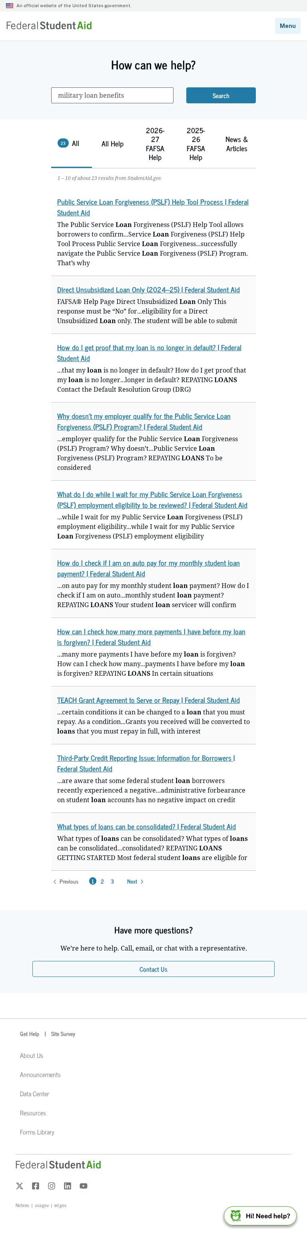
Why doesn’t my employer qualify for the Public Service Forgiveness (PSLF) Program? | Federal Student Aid (144, 421)
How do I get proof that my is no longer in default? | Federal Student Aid (149, 352)
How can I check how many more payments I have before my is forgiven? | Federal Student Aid (151, 636)
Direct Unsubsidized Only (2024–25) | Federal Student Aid (148, 289)
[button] (71, 143)
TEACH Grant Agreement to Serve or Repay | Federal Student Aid (148, 700)
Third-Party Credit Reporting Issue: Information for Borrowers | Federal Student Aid (146, 763)
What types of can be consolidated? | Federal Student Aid (146, 826)
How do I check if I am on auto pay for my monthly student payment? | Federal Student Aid (148, 567)
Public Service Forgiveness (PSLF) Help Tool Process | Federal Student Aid (153, 206)
